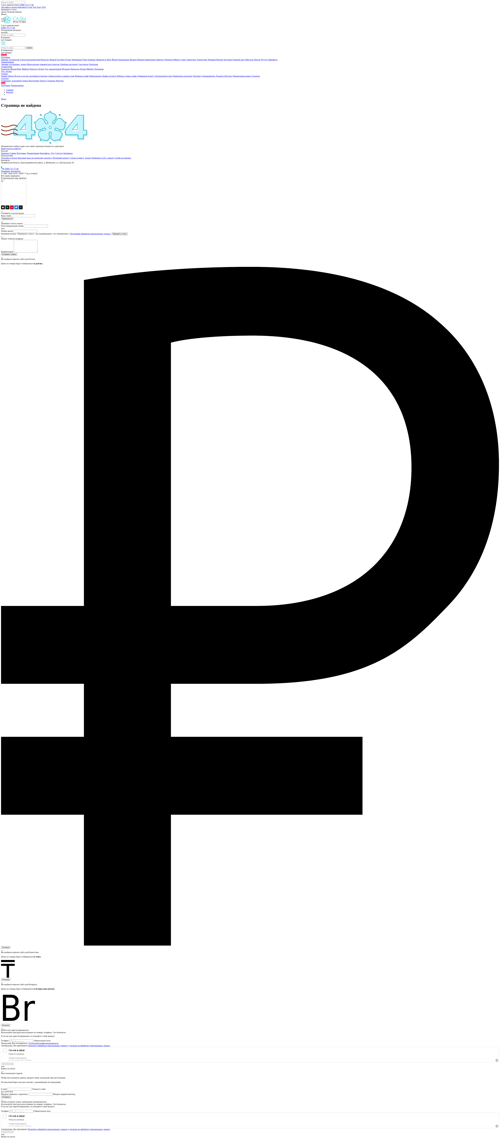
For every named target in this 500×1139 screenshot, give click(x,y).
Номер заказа (7, 231)
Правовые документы (10, 171)
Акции (88, 158)
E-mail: (4, 1089)
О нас (29, 7)
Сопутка (59, 153)
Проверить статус (120, 234)
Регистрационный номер (12, 226)
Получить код (7, 1064)
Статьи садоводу (77, 158)
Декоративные (33, 153)
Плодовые (21, 153)
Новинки (5, 153)
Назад (3, 99)
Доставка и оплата (9, 7)
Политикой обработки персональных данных (90, 234)
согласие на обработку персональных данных (90, 1045)
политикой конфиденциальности (43, 1043)
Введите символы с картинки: (14, 1094)
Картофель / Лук (47, 153)
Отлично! (5, 947)
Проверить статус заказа (102, 158)
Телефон (5, 1041)
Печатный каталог (61, 158)
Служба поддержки (122, 158)
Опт (34, 7)
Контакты (22, 7)
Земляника (68, 153)
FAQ (44, 7)
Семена (13, 153)
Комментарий (7, 252)
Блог (39, 7)
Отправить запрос (9, 254)
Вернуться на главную (11, 148)
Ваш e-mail (6, 216)
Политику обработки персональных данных (47, 1045)
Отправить (6, 1097)
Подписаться (7, 219)
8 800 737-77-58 (26, 5)
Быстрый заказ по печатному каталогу (35, 158)
